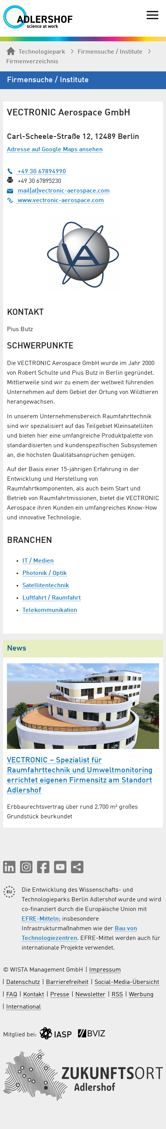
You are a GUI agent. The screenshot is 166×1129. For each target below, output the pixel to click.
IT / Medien (38, 561)
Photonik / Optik (44, 573)
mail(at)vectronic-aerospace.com (64, 191)
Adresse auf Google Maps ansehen (55, 150)
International (23, 1007)
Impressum (105, 970)
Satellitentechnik (45, 586)
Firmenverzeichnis (32, 62)
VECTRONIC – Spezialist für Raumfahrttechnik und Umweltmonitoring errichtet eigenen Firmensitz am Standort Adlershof (79, 775)
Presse (59, 995)
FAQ (11, 995)
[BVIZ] (91, 1035)
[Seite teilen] (77, 867)
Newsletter (90, 995)
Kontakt (33, 995)
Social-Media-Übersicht (127, 982)
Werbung (141, 995)
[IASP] (56, 1035)
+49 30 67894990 (41, 172)
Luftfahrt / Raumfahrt (51, 598)
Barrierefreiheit (67, 982)
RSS (117, 995)
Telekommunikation (49, 610)
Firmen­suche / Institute (110, 52)
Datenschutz (23, 982)
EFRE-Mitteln (40, 919)
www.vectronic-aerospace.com (60, 201)
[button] (9, 867)
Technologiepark (42, 52)
